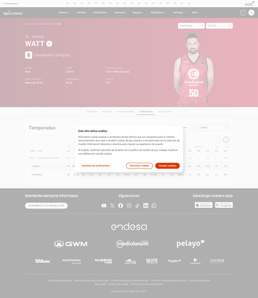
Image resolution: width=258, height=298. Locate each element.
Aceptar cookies (167, 165)
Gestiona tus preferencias (96, 165)
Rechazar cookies (139, 165)
